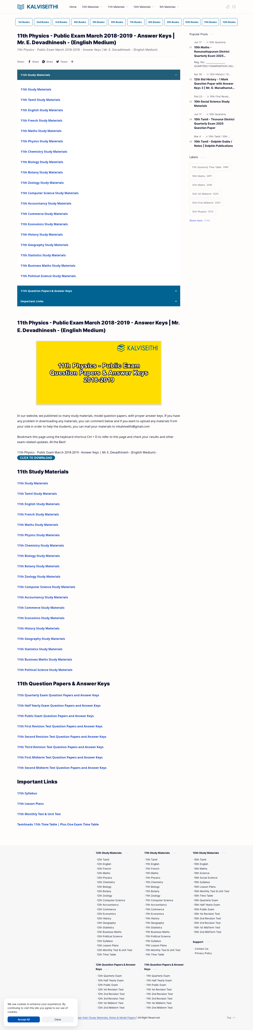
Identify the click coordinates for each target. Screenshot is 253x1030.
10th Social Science (205, 877)
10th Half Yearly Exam (207, 904)
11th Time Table (155, 954)
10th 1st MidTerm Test (207, 927)
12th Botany (104, 891)
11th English (152, 863)
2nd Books (42, 22)
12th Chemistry (106, 882)
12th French (104, 868)
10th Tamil (200, 859)
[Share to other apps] (72, 61)
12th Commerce (106, 909)
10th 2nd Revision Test (207, 918)
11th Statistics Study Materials (43, 255)
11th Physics (153, 877)
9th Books (173, 22)
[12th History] (217, 74)
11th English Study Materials (42, 110)
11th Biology (153, 886)
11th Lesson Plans (30, 804)
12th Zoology (104, 895)
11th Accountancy (156, 904)
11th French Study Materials (41, 120)
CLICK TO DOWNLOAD (36, 458)
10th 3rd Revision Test (207, 922)
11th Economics (155, 913)
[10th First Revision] (221, 96)
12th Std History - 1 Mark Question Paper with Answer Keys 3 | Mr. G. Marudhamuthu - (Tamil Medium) (215, 84)
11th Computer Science (159, 900)
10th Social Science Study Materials (212, 104)
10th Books (191, 22)
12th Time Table (106, 954)
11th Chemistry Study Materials (44, 152)
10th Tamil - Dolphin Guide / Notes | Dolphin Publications (213, 144)
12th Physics (104, 877)
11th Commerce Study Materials (44, 214)
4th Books (80, 22)
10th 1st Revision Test (207, 913)
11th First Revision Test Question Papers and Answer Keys (59, 726)
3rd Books (61, 22)
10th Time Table (203, 895)
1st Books (24, 22)
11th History (152, 918)
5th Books (98, 22)
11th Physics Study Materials (42, 141)
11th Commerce (155, 909)
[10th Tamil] (215, 136)
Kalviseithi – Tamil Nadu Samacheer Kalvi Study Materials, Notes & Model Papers (87, 1017)
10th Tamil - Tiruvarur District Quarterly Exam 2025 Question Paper (214, 124)
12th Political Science (109, 936)
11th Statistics (154, 927)
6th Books (117, 22)
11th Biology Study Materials (42, 162)
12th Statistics (105, 927)
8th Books (154, 22)
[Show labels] (200, 220)
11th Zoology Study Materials (42, 183)
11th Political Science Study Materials (48, 276)
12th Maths (103, 873)
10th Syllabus (202, 882)
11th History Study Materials (42, 234)
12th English (104, 863)
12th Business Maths (109, 931)
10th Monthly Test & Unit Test (211, 891)
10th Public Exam (204, 909)
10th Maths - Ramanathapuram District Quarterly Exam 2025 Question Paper (211, 52)
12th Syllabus (105, 940)
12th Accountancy (108, 904)
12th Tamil (103, 859)
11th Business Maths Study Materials (48, 266)
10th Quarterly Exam (206, 900)
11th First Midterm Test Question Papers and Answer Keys (60, 757)
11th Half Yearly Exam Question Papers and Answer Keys (59, 706)
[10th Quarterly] (217, 42)
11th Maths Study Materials (41, 131)
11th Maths (152, 873)
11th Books (210, 22)
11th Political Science (158, 936)
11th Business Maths (158, 931)
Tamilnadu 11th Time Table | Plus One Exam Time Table (58, 824)
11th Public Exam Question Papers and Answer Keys (55, 716)
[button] (227, 6)
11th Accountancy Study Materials (46, 203)
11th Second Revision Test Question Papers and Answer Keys (61, 737)
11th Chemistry (154, 882)
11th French (152, 868)
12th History (104, 918)
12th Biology (104, 886)
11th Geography (155, 922)
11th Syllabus (27, 793)
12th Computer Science (111, 900)
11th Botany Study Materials (42, 172)
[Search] (234, 6)
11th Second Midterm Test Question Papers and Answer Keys (61, 768)
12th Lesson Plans (108, 945)
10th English (201, 863)
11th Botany (152, 891)
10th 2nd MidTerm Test (207, 931)
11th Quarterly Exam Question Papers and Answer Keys (58, 695)
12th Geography (106, 922)
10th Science (201, 873)
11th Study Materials (36, 89)
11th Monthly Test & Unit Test (39, 814)
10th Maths (200, 868)
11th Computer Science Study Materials (50, 193)
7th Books (136, 22)
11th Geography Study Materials (44, 245)
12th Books (229, 22)
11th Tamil (151, 859)
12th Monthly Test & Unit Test (114, 950)
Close (57, 1019)
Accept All (24, 1019)
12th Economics (106, 913)
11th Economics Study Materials (44, 224)
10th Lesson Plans (205, 886)
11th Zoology (153, 895)
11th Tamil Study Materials (40, 100)
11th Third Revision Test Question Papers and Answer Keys (60, 747)
